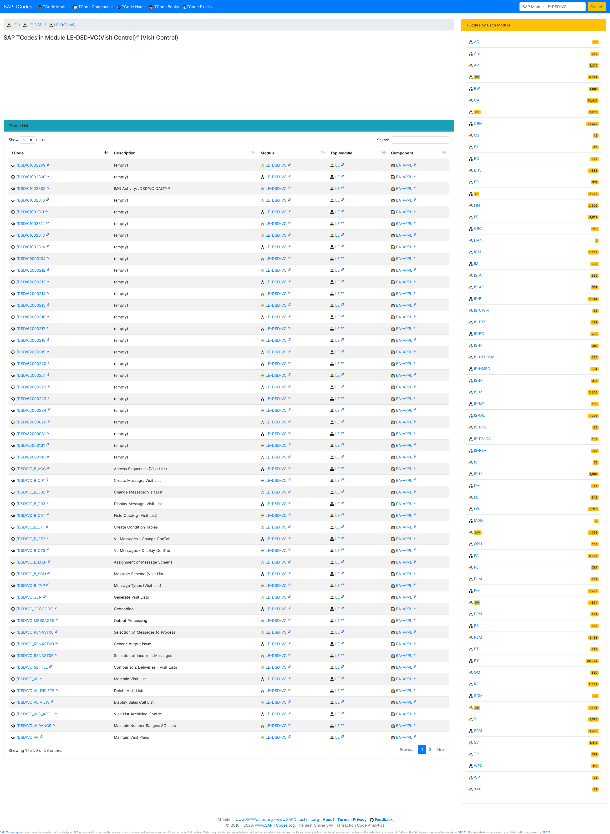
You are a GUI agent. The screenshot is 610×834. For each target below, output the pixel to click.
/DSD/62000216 (31, 317)
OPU (478, 543)
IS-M (478, 392)
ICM (477, 251)
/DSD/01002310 (30, 200)
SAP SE (462, 832)
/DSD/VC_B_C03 (30, 503)
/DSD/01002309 (31, 188)
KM (477, 485)
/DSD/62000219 (31, 352)
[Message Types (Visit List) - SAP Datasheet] (47, 584)
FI (476, 194)
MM (477, 532)
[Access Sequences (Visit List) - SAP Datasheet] (48, 467)
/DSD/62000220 (31, 363)
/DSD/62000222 (31, 387)
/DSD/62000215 (31, 305)
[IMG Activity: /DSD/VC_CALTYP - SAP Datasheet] (48, 187)
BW (477, 88)
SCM (478, 695)
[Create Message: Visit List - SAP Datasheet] (47, 479)
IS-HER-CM (484, 357)
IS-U (478, 473)
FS (476, 216)
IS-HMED (482, 368)
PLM (478, 578)
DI (476, 146)
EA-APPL (404, 165)
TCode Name (133, 6)
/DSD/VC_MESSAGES (35, 620)
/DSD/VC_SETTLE (32, 667)
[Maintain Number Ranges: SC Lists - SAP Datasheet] (54, 724)
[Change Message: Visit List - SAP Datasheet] (47, 491)
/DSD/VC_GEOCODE (34, 608)
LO (476, 508)
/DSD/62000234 (31, 410)
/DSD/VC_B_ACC (31, 468)
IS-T (477, 462)
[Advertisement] (147, 80)
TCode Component (95, 6)
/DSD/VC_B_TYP (30, 585)
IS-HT (479, 380)
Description (125, 153)
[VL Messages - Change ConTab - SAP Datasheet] (47, 537)
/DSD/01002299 (31, 165)
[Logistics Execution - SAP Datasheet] (342, 164)
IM (476, 263)
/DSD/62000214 (31, 293)
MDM (478, 520)
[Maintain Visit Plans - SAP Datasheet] (41, 736)
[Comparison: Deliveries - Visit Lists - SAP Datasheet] (50, 666)
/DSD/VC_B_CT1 (30, 527)
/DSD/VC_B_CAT (30, 515)
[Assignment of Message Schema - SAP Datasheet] (48, 561)
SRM (478, 730)
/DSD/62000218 (31, 340)
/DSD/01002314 (30, 246)
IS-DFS (480, 322)
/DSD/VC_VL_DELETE (35, 690)
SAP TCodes (18, 7)
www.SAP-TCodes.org (275, 825)
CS (476, 135)
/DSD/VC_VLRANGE (33, 725)
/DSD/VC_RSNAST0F (34, 655)
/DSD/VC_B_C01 (30, 480)
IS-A (478, 275)
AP (476, 65)
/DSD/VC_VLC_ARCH (34, 714)
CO (477, 112)
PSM (478, 637)
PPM (478, 613)
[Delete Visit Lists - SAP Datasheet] (57, 689)
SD (477, 707)
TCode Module (56, 6)
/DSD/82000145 (31, 457)
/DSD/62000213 (31, 282)
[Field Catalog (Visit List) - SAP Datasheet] (47, 514)
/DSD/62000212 (31, 270)
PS (476, 625)
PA (476, 555)
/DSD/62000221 (31, 375)
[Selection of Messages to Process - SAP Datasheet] (56, 631)
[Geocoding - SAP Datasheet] (55, 608)
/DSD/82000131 (30, 445)
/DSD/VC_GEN (29, 597)
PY (476, 660)
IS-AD (479, 287)
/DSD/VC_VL (27, 678)
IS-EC (479, 333)
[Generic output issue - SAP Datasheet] (56, 643)
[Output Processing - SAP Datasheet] (57, 619)
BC (477, 77)
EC (476, 158)
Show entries (28, 139)
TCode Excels (199, 6)
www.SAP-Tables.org (254, 819)
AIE (477, 53)
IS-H (478, 345)
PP (477, 602)
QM (477, 672)
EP (476, 181)
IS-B (477, 298)
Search (597, 6)
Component (402, 153)
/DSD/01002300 (31, 176)
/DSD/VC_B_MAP (31, 562)
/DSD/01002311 (30, 211)
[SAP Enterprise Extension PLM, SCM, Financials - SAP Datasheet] (414, 164)
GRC (478, 228)
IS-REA (480, 450)
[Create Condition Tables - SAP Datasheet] (47, 526)
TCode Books (166, 6)
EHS (478, 170)
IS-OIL (479, 415)
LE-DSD (35, 24)
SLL (477, 719)
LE (14, 24)
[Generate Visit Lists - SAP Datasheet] (44, 596)
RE (476, 683)
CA (476, 100)
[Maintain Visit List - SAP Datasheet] (41, 678)
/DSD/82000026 (31, 422)
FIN (477, 205)
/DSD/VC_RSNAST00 (35, 632)
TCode (17, 153)
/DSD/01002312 (30, 223)
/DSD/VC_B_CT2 (30, 538)
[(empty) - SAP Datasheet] (48, 164)
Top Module (341, 153)
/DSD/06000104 (31, 258)
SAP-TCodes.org (9, 832)
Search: (383, 139)
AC (476, 41)
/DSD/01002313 (30, 235)
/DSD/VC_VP (27, 737)
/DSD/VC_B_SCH (31, 573)
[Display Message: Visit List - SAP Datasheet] (47, 502)
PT (476, 648)
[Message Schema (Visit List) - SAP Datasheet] (48, 573)
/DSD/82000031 (31, 433)
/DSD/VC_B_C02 (30, 492)
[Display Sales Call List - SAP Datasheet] (52, 701)
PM (477, 590)
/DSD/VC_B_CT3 (30, 550)
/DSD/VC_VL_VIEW (32, 702)
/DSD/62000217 (30, 328)
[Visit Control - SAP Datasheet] (137, 35)
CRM (478, 123)
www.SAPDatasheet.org (297, 819)
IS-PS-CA (482, 438)
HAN (478, 240)
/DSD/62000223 (31, 398)
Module (268, 153)
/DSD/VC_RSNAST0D (35, 643)
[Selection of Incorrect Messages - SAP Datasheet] (56, 654)
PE (476, 567)
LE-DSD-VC (64, 24)
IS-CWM (481, 310)
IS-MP (479, 403)
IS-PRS (480, 427)
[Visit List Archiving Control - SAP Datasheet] (56, 713)
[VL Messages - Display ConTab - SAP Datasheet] (47, 549)
